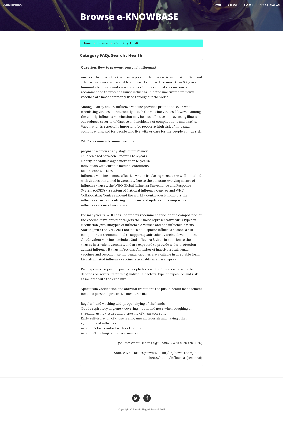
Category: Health (127, 43)
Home (218, 4)
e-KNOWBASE (13, 5)
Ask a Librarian (270, 4)
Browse (233, 4)
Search (248, 4)
